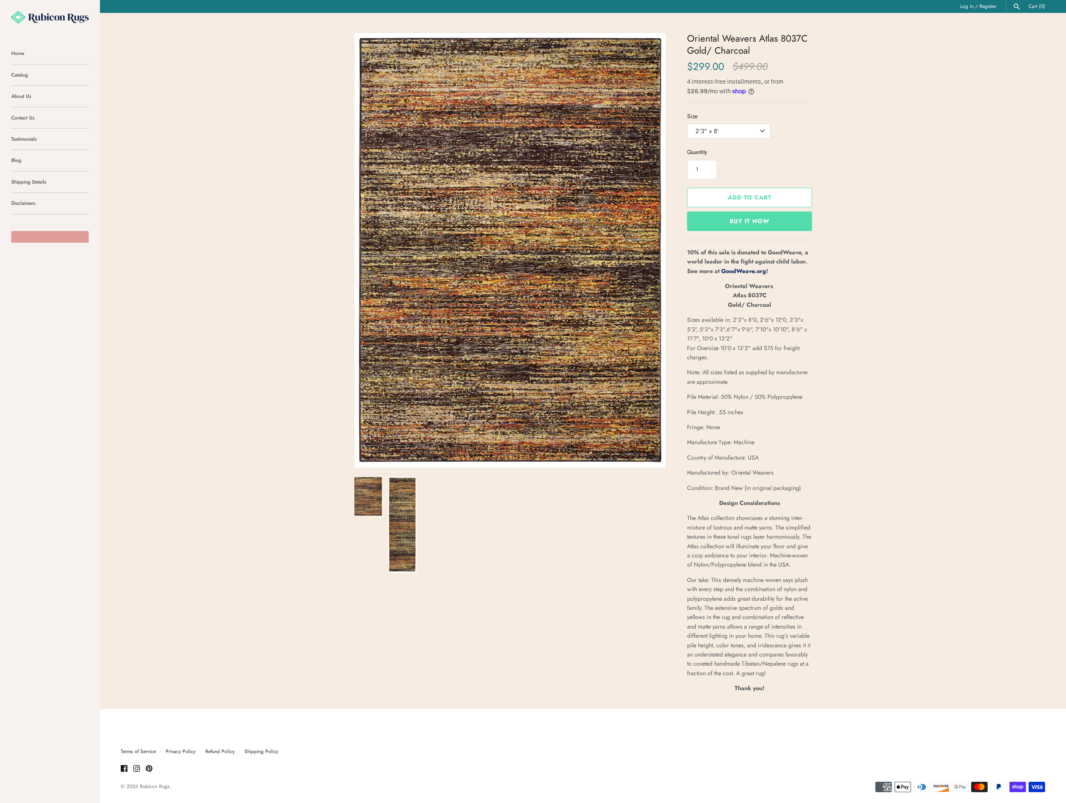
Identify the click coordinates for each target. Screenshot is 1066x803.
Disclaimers (23, 202)
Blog (16, 160)
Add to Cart (750, 197)
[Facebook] (124, 769)
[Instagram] (136, 769)
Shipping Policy (261, 751)
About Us (21, 95)
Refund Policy (219, 751)
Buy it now (750, 221)
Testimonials (24, 138)
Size (692, 116)
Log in (967, 6)
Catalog (19, 74)
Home (17, 53)
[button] (648, 250)
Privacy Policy (180, 751)
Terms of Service (138, 751)
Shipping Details (28, 181)
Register (987, 6)
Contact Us (23, 117)
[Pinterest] (149, 769)
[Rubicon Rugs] (50, 17)
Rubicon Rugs (154, 786)
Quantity (697, 152)
